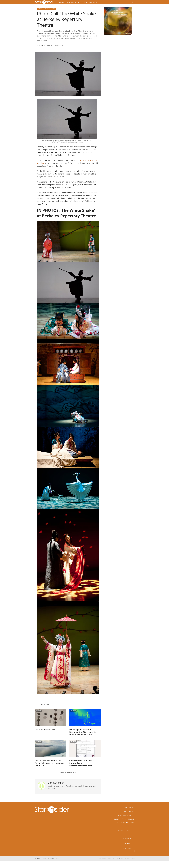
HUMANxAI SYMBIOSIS (122, 823)
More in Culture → (68, 772)
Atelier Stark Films (90, 2)
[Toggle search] (132, 2)
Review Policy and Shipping (106, 858)
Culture (61, 2)
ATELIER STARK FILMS (122, 819)
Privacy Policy (119, 858)
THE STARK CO (127, 834)
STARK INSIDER (128, 838)
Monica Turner (45, 45)
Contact (127, 858)
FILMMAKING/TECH (124, 815)
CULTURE (129, 808)
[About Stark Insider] (118, 21)
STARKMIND (129, 843)
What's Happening (50, 8)
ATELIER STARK (128, 848)
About (132, 858)
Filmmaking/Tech (73, 2)
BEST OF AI (128, 811)
